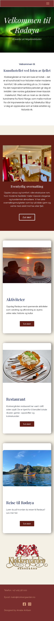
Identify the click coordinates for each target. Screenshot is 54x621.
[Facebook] (24, 604)
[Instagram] (29, 604)
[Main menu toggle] (47, 3)
